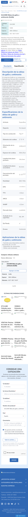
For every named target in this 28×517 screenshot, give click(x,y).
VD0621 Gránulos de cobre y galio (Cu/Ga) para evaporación (19, 308)
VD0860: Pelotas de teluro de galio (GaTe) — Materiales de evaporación (7, 341)
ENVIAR (14, 460)
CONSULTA (7, 60)
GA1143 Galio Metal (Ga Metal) (7, 357)
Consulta (4, 2)
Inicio (6, 10)
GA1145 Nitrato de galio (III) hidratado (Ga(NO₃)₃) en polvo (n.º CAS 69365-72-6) (20, 357)
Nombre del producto (9, 405)
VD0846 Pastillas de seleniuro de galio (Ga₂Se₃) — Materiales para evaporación (20, 325)
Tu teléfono (6, 398)
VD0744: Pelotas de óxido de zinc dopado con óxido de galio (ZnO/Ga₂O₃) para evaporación (7, 325)
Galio (15, 10)
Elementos (10, 10)
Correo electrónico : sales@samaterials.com (13, 492)
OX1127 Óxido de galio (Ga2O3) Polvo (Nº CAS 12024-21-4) (20, 341)
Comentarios (6, 420)
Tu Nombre (6, 383)
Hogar (2, 10)
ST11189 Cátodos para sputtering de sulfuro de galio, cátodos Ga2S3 (7, 308)
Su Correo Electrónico (9, 391)
